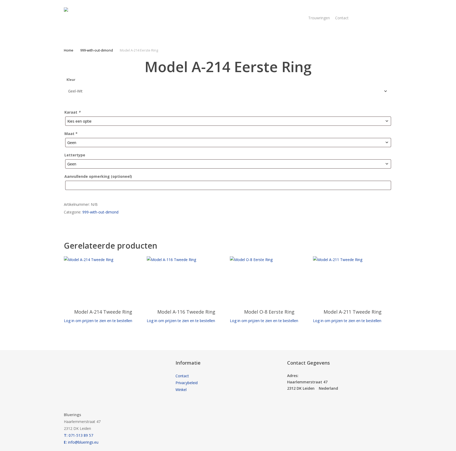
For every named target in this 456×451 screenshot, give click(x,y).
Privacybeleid (186, 382)
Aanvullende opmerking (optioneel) (98, 176)
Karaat (72, 112)
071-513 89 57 (78, 435)
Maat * (71, 133)
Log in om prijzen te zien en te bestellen (98, 320)
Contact (182, 375)
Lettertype (74, 154)
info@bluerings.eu (81, 442)
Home (68, 50)
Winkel (181, 389)
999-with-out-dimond (96, 50)
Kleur (70, 79)
